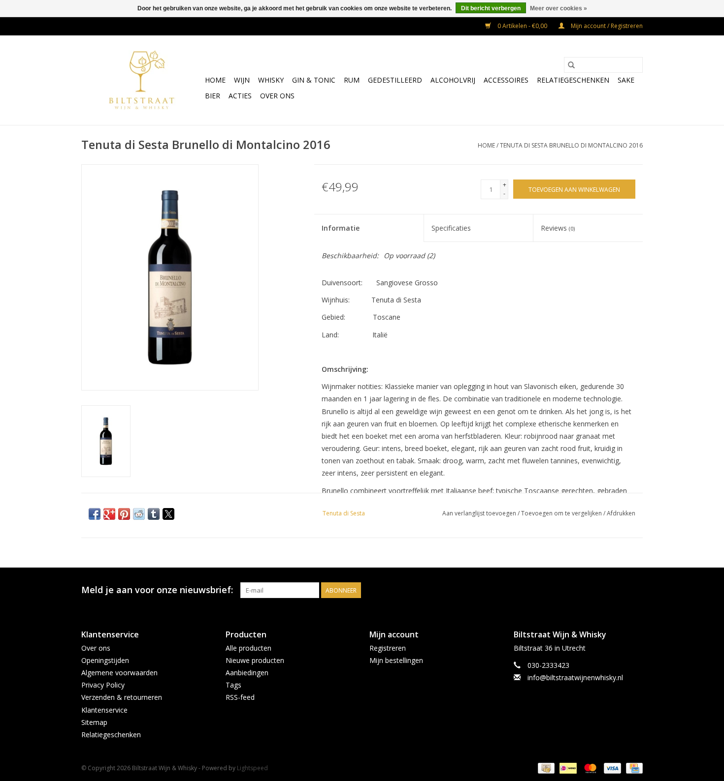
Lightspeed (252, 768)
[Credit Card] (633, 767)
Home (215, 80)
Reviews (558, 228)
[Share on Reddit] (139, 514)
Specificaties (451, 228)
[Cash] (545, 767)
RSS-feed (240, 697)
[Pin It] (124, 514)
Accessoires (506, 80)
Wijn (242, 80)
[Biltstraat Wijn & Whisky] (141, 80)
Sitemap (94, 722)
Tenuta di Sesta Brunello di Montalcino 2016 (571, 145)
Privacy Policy (103, 685)
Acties (240, 95)
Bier (212, 95)
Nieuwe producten (255, 660)
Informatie (341, 228)
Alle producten (248, 648)
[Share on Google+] (109, 514)
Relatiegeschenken (573, 80)
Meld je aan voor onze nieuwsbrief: (157, 590)
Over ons (277, 95)
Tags (233, 685)
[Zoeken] (571, 65)
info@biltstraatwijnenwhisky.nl (575, 677)
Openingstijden (105, 660)
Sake (626, 80)
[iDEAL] (567, 767)
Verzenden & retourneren (121, 697)
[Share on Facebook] (94, 514)
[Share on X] (168, 514)
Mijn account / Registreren (606, 26)
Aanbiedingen (247, 672)
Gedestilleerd (395, 80)
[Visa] (611, 767)
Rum (352, 80)
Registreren (387, 648)
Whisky (271, 80)
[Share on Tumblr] (154, 514)
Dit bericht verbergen (491, 8)
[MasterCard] (589, 767)
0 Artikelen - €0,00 (522, 26)
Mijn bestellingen (396, 660)
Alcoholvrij (452, 80)
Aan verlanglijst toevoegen (480, 513)
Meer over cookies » (558, 8)
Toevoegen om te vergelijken (562, 513)
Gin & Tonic (313, 80)
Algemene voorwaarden (119, 672)
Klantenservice (104, 710)
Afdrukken (621, 513)
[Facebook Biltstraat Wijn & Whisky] (617, 590)
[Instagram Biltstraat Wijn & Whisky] (635, 590)
